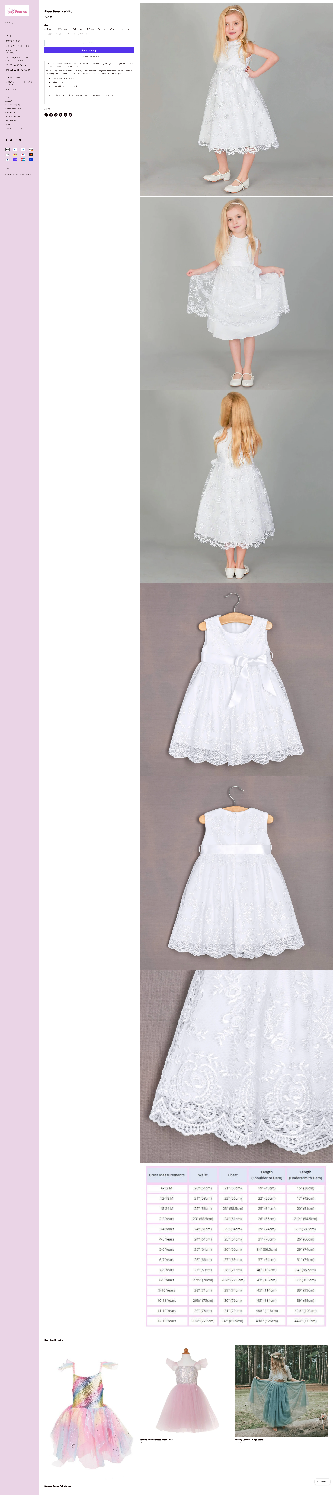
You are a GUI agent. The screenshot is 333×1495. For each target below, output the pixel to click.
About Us (9, 101)
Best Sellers (12, 41)
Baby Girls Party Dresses (15, 51)
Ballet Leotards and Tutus (17, 71)
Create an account (13, 128)
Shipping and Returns (15, 105)
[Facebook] (6, 140)
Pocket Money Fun (16, 77)
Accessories (12, 89)
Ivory (62, 82)
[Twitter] (11, 140)
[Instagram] (15, 140)
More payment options (89, 56)
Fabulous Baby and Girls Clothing (16, 59)
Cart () (9, 22)
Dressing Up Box (14, 65)
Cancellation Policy (13, 108)
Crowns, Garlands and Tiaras (18, 83)
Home (8, 36)
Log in (8, 124)
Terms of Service (12, 116)
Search (8, 97)
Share (47, 109)
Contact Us (10, 112)
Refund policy (11, 120)
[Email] (20, 140)
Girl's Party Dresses (17, 46)
